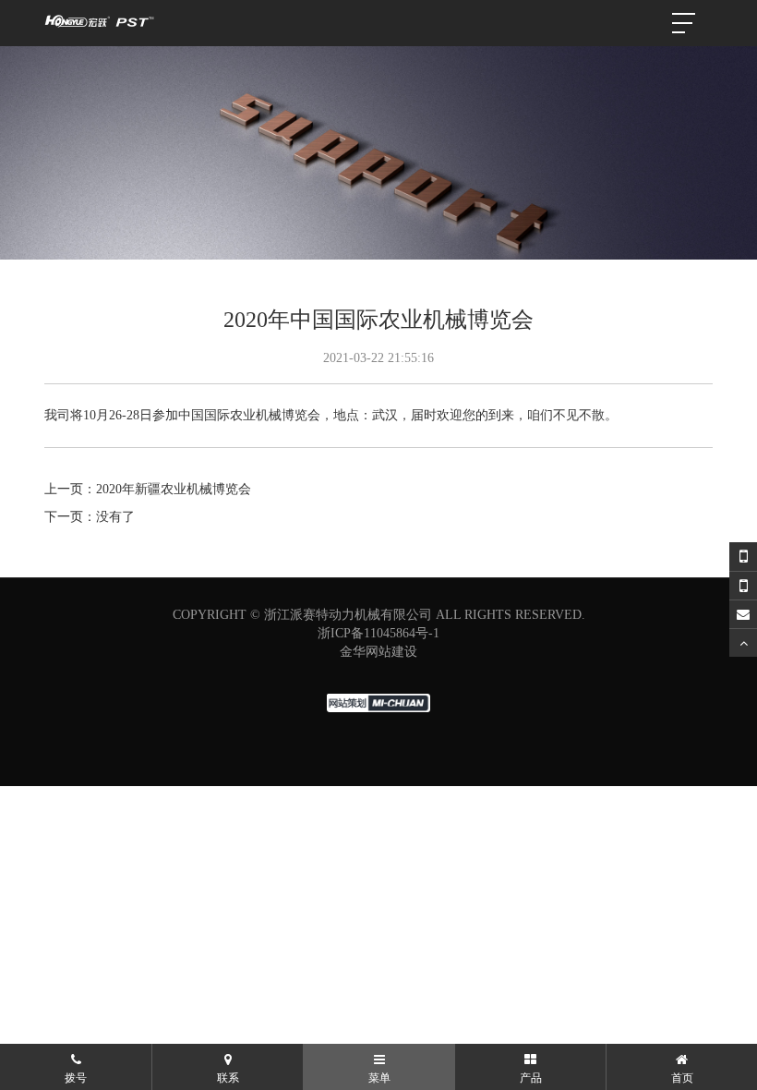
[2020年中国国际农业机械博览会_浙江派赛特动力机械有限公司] (99, 23)
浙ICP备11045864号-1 (378, 633)
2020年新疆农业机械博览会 (173, 489)
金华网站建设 (378, 652)
